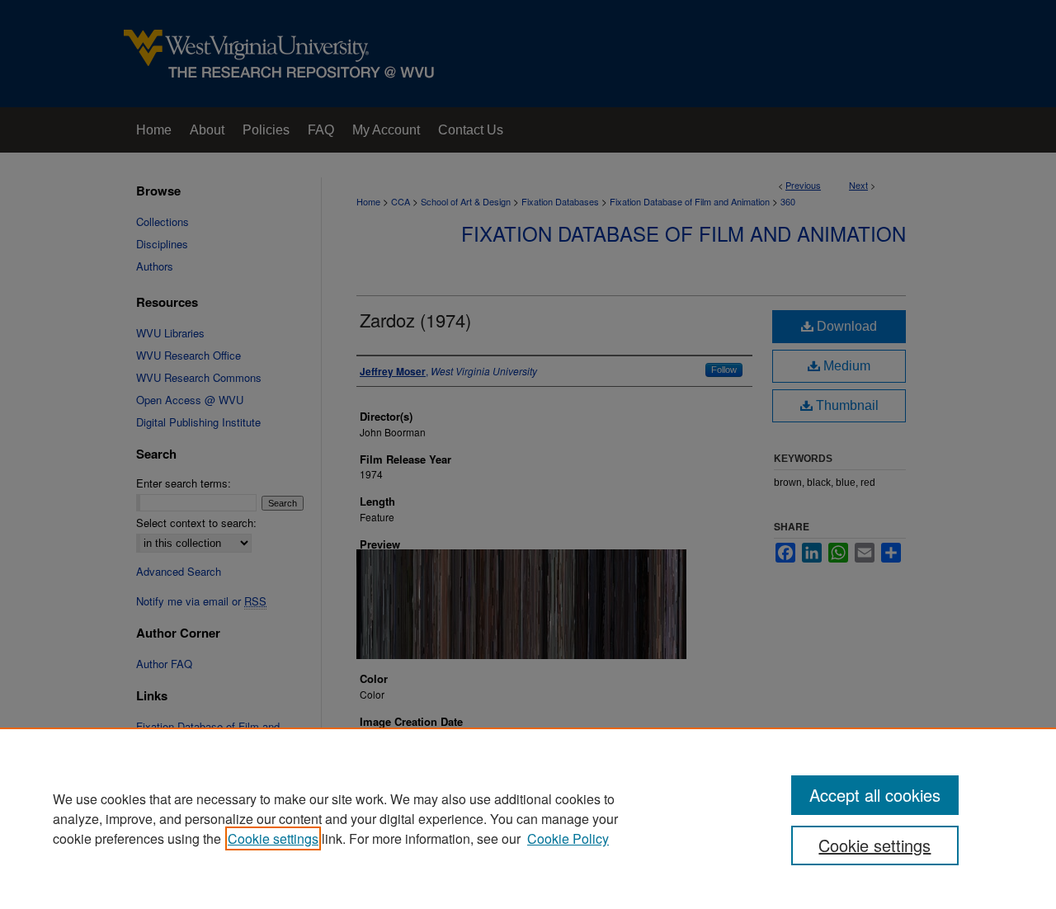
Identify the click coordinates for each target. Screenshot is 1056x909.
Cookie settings (273, 838)
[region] (528, 818)
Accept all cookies (874, 795)
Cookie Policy (568, 838)
